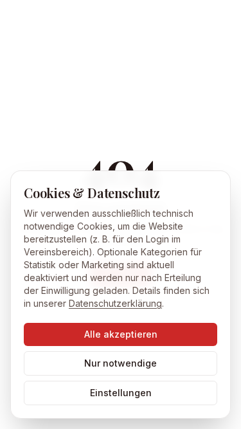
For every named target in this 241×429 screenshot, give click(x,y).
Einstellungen (121, 392)
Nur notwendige (120, 363)
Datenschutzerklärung (115, 303)
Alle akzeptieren (120, 334)
